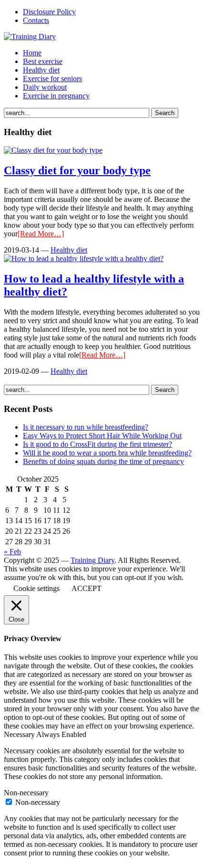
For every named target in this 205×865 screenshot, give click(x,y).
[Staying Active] (30, 36)
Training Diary (92, 560)
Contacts (36, 20)
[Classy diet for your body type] (53, 150)
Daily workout (45, 87)
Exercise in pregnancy (56, 96)
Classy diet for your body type (77, 170)
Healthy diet (41, 70)
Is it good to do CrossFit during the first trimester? (97, 444)
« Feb (12, 552)
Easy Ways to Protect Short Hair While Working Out (102, 436)
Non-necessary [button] (26, 793)
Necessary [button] (20, 734)
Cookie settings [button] (36, 588)
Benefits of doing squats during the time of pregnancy (103, 461)
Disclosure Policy (49, 12)
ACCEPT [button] (87, 588)
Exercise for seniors (52, 78)
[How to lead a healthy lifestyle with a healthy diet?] (84, 258)
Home (32, 53)
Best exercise (42, 61)
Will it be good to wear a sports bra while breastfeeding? (107, 453)
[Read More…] (41, 234)
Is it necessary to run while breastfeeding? (85, 427)
